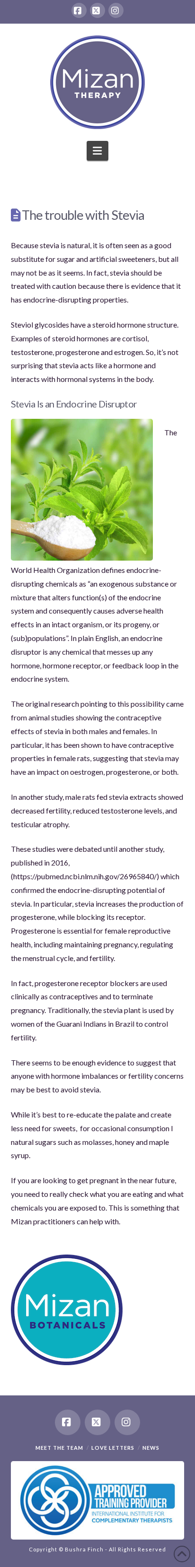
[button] (98, 151)
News (151, 1448)
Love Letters (112, 1448)
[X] (97, 10)
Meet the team (59, 1448)
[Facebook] (79, 10)
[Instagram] (116, 10)
